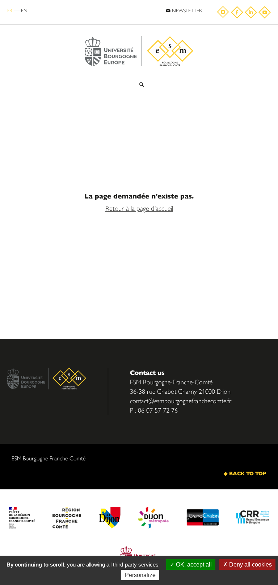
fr (9, 10)
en (24, 10)
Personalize (140, 575)
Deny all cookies (250, 564)
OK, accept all (193, 564)
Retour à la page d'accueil (139, 208)
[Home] (139, 33)
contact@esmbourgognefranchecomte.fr (180, 400)
